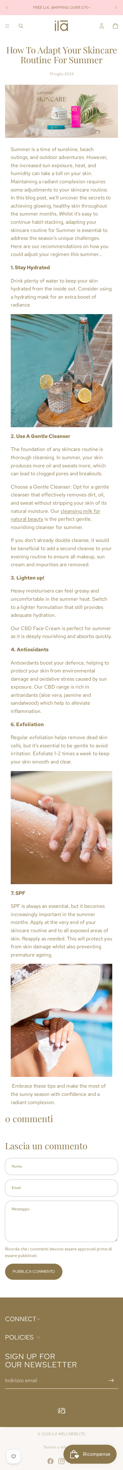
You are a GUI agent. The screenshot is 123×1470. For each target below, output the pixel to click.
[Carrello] (115, 26)
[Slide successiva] (116, 8)
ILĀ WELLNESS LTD (68, 1434)
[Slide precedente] (7, 8)
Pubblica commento (34, 1271)
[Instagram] (61, 1461)
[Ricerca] (21, 26)
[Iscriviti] (111, 1381)
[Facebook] (50, 1461)
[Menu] (7, 26)
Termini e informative (62, 1447)
